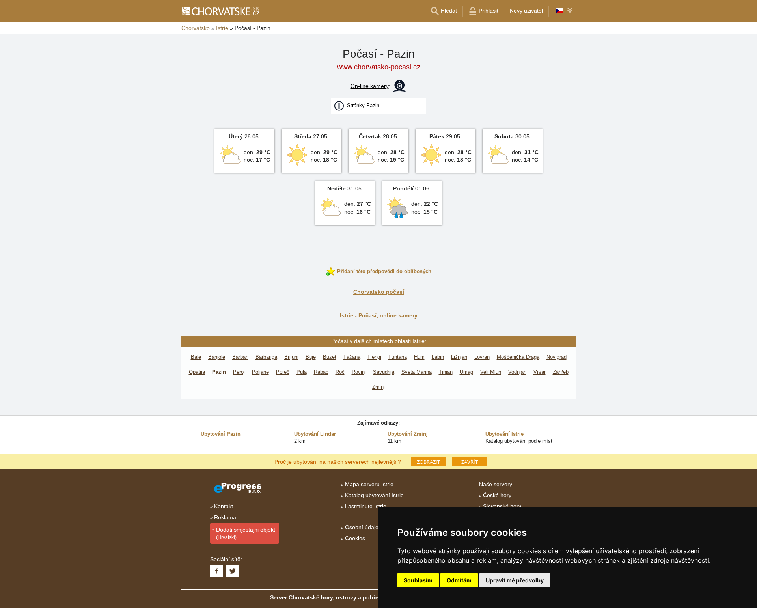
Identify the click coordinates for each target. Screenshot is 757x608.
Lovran (482, 357)
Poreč (282, 372)
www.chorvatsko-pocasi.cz (378, 67)
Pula (301, 372)
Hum (419, 357)
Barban (240, 357)
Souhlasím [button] (418, 580)
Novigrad (556, 357)
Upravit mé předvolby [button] (515, 580)
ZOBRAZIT (428, 461)
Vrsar (539, 372)
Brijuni (291, 357)
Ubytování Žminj (408, 434)
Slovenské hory (502, 506)
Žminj (378, 387)
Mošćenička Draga (518, 357)
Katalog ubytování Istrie (374, 495)
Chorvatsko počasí (378, 292)
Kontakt (223, 506)
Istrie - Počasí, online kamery (379, 315)
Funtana (397, 357)
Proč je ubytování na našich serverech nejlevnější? (337, 461)
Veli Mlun (490, 372)
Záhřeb (561, 372)
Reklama (225, 517)
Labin (438, 357)
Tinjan (446, 372)
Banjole (216, 357)
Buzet (329, 357)
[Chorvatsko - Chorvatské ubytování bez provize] (220, 11)
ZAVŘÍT (469, 461)
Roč (340, 372)
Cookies (355, 538)
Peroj (239, 372)
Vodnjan (517, 372)
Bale (196, 357)
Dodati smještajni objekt (245, 533)
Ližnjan (459, 357)
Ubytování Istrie (504, 434)
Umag (466, 372)
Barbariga (266, 357)
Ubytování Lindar (315, 434)
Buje (311, 357)
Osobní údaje (361, 527)
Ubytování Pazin (221, 434)
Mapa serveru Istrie (369, 484)
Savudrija (383, 372)
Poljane (260, 372)
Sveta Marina (416, 372)
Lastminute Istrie (365, 506)
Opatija (197, 372)
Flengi (374, 357)
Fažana (351, 357)
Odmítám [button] (459, 580)
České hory (497, 495)
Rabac (321, 372)
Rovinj (359, 372)
